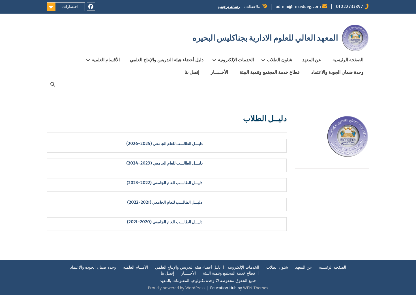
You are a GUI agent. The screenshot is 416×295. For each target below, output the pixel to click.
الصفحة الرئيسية (348, 59)
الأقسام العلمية (106, 59)
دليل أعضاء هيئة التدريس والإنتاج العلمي (166, 59)
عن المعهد (311, 59)
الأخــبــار (219, 72)
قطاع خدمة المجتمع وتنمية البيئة (270, 72)
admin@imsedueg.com (298, 6)
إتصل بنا (192, 72)
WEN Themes (255, 287)
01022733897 (349, 6)
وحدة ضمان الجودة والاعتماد (337, 72)
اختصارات (70, 6)
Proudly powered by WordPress (176, 287)
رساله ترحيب (229, 6)
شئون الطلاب (279, 59)
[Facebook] (91, 7)
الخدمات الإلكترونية (236, 59)
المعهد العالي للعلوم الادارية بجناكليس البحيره (265, 38)
